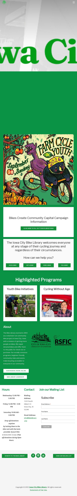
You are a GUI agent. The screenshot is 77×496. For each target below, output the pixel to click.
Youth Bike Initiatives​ (20, 289)
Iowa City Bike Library (38, 487)
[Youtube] (43, 455)
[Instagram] (38, 455)
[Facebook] (33, 455)
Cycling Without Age (57, 289)
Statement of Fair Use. (38, 490)
